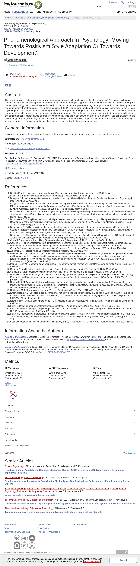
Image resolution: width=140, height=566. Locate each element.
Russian (113, 2)
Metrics (71, 75)
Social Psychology (14, 477)
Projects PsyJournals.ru (48, 532)
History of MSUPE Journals (17, 532)
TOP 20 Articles (78, 524)
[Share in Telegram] (10, 85)
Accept (123, 560)
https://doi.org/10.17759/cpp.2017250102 (29, 148)
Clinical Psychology (14, 466)
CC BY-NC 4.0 (21, 178)
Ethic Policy (43, 528)
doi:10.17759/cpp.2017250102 (18, 29)
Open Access (43, 524)
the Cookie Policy (92, 561)
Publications (20, 12)
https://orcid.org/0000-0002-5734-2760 (51, 352)
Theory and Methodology (98, 488)
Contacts (8, 528)
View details (128, 453)
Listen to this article (17, 60)
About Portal (10, 524)
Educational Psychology (41, 500)
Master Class (33, 488)
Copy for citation (16, 168)
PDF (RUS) (15, 74)
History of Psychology (15, 488)
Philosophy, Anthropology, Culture (33, 491)
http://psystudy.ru (18, 261)
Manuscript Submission (57, 12)
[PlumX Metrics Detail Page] (13, 394)
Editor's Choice (126, 12)
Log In (133, 2)
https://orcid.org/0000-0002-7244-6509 (85, 339)
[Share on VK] (6, 85)
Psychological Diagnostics (53, 488)
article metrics (11, 385)
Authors (35, 12)
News (7, 12)
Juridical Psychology (34, 477)
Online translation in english (23, 76)
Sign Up (125, 2)
